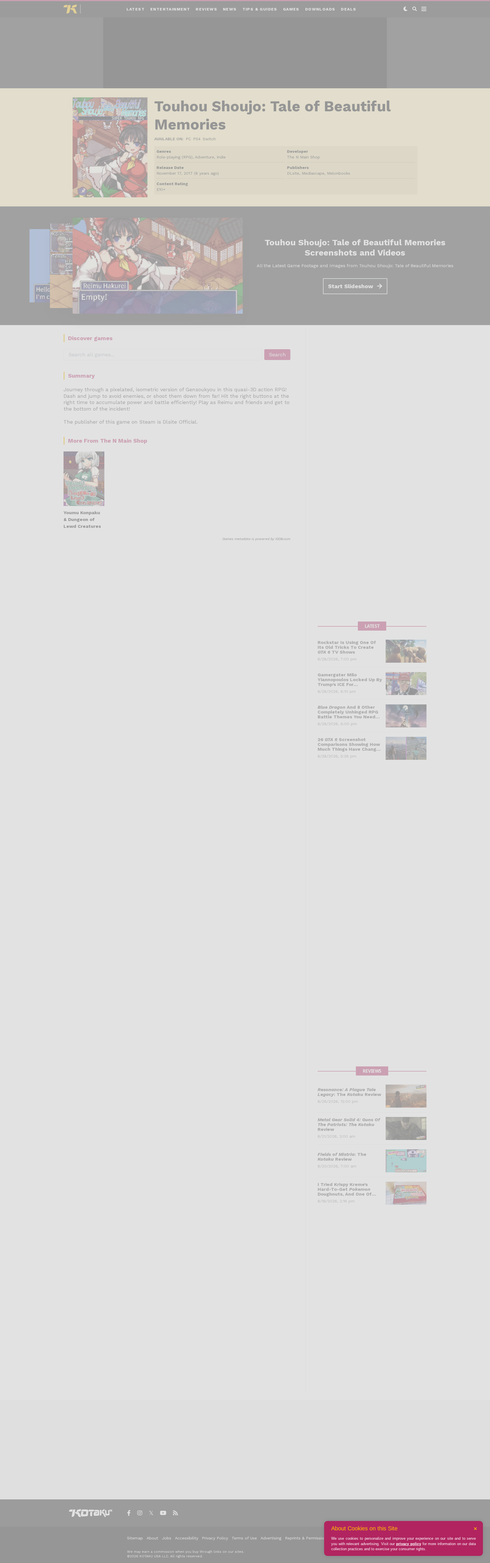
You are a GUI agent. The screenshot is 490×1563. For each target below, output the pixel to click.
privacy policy (408, 1544)
